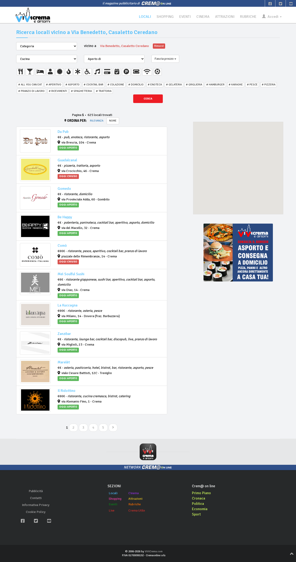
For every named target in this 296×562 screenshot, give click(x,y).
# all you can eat (30, 84)
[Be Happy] (35, 226)
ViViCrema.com (154, 551)
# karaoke (236, 84)
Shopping (115, 499)
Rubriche (134, 504)
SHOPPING (165, 16)
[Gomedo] (35, 198)
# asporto (72, 84)
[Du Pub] (35, 141)
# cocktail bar (93, 84)
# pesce (252, 84)
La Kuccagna (67, 305)
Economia (199, 509)
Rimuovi (159, 46)
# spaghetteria (81, 91)
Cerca (148, 98)
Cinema (133, 493)
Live (111, 510)
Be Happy (65, 217)
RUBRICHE (248, 16)
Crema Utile (136, 510)
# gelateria (174, 84)
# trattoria (103, 91)
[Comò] (35, 255)
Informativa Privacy (35, 505)
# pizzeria (268, 84)
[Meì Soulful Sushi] (35, 283)
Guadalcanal (67, 160)
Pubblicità (36, 491)
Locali (113, 493)
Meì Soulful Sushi (71, 274)
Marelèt (64, 362)
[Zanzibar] (35, 343)
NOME (113, 120)
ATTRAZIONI (224, 16)
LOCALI (145, 16)
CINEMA (203, 16)
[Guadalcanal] (35, 169)
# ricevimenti (58, 91)
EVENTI (185, 16)
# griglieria (194, 84)
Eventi (113, 504)
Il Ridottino (66, 390)
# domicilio (136, 84)
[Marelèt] (35, 371)
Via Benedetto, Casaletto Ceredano (124, 46)
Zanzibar (64, 333)
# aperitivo (53, 84)
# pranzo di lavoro (31, 91)
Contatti (36, 498)
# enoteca (155, 84)
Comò (62, 245)
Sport (196, 514)
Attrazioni (135, 499)
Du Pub (63, 131)
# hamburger (215, 84)
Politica (198, 503)
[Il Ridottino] (35, 400)
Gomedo (64, 188)
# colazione (116, 84)
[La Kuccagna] (35, 314)
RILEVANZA (96, 120)
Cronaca (198, 498)
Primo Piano (201, 493)
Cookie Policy (36, 512)
